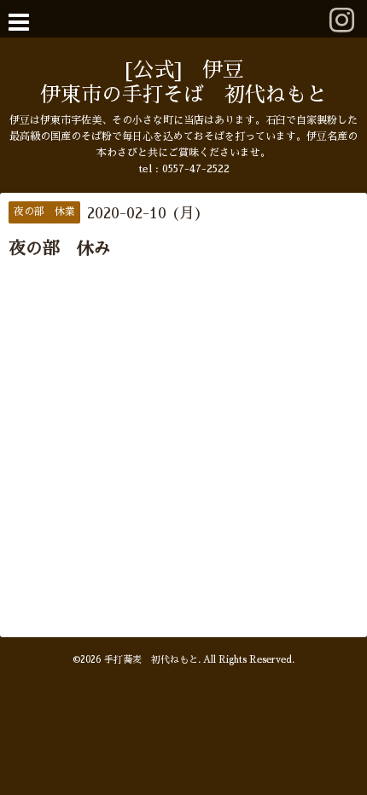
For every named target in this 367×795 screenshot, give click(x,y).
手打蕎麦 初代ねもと (151, 659)
